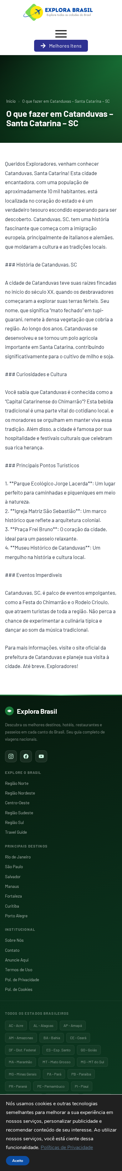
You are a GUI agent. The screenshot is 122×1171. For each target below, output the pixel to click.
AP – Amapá (73, 1025)
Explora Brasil (37, 711)
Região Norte (16, 783)
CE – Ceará (78, 1037)
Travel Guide (16, 832)
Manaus (12, 886)
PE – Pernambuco (51, 1086)
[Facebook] (26, 756)
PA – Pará (54, 1074)
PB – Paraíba (81, 1074)
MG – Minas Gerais (23, 1074)
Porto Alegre (16, 915)
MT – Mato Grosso (57, 1062)
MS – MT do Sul (92, 1062)
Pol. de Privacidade (22, 979)
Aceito (17, 1160)
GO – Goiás (89, 1050)
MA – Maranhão (20, 1062)
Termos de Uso (18, 969)
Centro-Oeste (17, 802)
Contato (12, 950)
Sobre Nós (14, 940)
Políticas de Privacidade (67, 1147)
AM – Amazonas (21, 1037)
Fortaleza (13, 896)
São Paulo (14, 866)
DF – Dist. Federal (22, 1050)
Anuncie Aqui (16, 959)
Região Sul (14, 822)
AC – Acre (16, 1025)
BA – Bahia (51, 1037)
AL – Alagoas (43, 1025)
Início (11, 101)
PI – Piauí (82, 1086)
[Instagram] (11, 756)
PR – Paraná (18, 1086)
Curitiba (12, 906)
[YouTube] (41, 756)
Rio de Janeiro (18, 856)
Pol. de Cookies (19, 989)
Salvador (13, 876)
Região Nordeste (20, 792)
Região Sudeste (19, 812)
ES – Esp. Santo (58, 1050)
